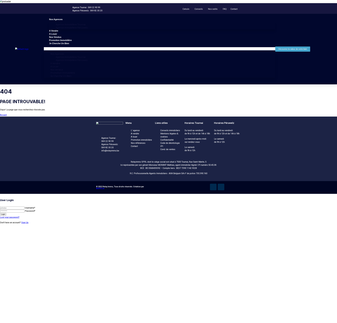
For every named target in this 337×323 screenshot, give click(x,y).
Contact (234, 9)
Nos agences (56, 19)
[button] (187, 9)
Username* (30, 208)
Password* (30, 211)
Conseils (199, 9)
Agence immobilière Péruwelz (72, 27)
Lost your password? (9, 217)
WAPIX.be (100, 188)
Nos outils (212, 9)
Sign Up (24, 222)
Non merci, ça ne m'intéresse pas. (54, 322)
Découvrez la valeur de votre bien (37, 295)
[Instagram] (221, 187)
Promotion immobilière (60, 40)
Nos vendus (55, 37)
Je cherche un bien (59, 43)
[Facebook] (213, 187)
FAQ (225, 9)
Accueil (3, 115)
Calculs (186, 9)
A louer (53, 34)
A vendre (53, 31)
